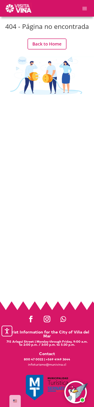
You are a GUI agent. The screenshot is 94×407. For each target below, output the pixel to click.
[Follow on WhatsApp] (63, 319)
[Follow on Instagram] (47, 319)
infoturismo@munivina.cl (47, 364)
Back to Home (47, 44)
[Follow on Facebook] (30, 319)
